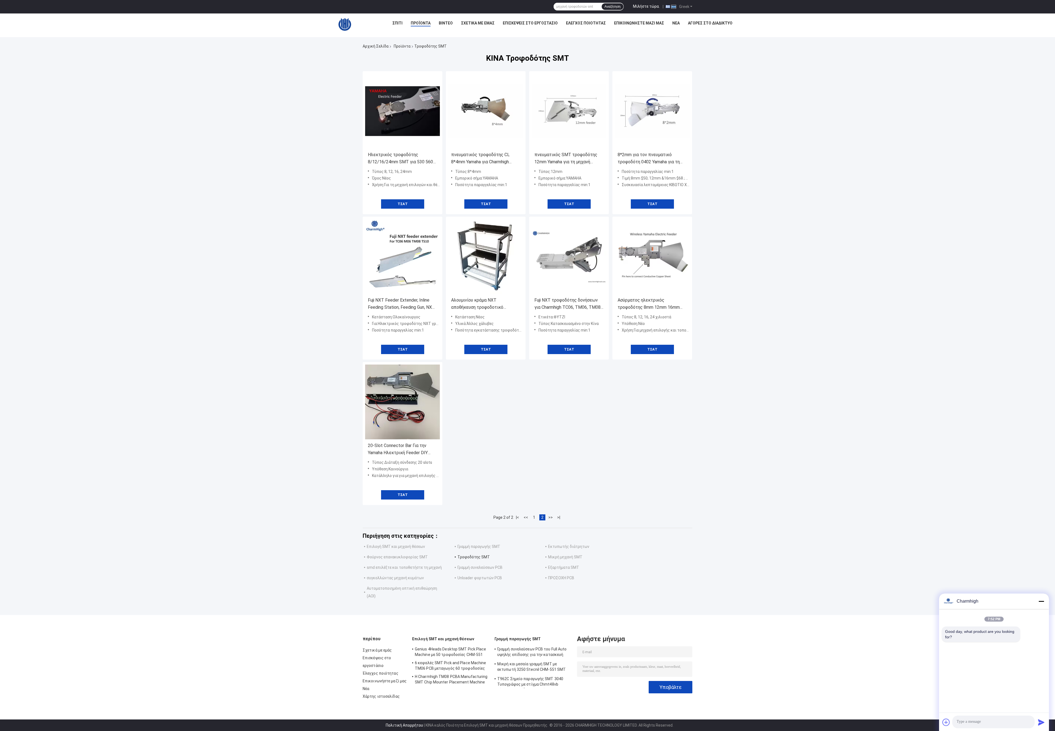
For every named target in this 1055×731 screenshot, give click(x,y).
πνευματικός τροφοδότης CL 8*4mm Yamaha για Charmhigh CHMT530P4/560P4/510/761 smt (485, 158)
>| (558, 517)
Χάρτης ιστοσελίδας (381, 696)
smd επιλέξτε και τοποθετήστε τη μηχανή (404, 567)
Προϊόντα (421, 23)
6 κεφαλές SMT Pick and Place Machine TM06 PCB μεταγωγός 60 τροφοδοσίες (450, 666)
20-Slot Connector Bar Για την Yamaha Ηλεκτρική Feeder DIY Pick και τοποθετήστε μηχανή (398, 449)
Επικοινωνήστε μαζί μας (639, 23)
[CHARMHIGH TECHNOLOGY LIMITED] (345, 24)
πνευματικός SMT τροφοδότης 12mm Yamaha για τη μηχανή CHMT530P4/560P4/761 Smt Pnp (568, 158)
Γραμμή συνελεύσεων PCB (479, 567)
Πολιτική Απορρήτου (404, 725)
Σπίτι (397, 23)
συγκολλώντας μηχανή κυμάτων (395, 578)
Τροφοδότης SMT (473, 557)
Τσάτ (403, 204)
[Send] (1041, 722)
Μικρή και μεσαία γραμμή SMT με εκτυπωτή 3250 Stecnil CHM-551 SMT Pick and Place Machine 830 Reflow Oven (533, 667)
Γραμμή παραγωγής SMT (478, 546)
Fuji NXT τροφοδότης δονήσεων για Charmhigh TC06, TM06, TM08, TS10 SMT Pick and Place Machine (568, 304)
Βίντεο (446, 23)
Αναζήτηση (612, 7)
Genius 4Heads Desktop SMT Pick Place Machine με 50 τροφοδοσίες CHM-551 (450, 652)
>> (550, 517)
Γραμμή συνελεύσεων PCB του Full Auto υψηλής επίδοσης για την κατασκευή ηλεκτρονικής (532, 652)
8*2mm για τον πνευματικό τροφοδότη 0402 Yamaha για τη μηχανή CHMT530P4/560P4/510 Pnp (650, 158)
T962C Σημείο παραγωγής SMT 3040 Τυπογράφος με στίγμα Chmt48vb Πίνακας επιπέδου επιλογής (530, 682)
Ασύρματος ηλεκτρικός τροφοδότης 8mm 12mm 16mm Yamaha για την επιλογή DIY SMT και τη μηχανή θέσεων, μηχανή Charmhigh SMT (650, 304)
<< (526, 517)
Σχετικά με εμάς (478, 23)
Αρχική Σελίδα (375, 46)
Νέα (676, 23)
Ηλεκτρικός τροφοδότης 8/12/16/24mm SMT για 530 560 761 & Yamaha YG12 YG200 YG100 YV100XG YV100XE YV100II (401, 158)
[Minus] (1041, 601)
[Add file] (946, 722)
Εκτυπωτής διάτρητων (568, 546)
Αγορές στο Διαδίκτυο (710, 23)
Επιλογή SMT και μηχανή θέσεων (396, 546)
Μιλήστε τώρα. (646, 6)
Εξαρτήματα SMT (563, 567)
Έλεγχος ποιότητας (586, 23)
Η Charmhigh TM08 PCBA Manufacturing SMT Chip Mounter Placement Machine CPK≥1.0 (451, 680)
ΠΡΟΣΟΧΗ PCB (561, 578)
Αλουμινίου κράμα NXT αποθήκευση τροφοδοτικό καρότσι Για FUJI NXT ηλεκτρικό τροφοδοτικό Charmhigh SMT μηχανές (483, 304)
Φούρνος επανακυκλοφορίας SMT (397, 557)
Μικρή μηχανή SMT (565, 557)
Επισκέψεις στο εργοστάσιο (530, 23)
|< (517, 517)
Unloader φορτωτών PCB (479, 578)
